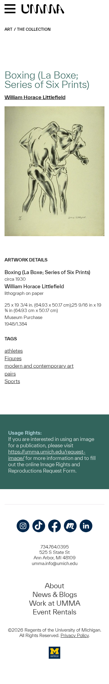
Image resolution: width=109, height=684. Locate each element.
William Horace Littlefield (35, 97)
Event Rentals (54, 612)
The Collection (34, 29)
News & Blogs (54, 594)
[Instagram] (23, 526)
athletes (14, 351)
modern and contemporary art (39, 366)
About (54, 586)
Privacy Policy (75, 635)
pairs (10, 373)
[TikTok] (38, 526)
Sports (12, 381)
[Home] (42, 9)
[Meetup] (70, 526)
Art (8, 29)
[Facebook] (54, 526)
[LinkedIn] (86, 526)
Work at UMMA (54, 603)
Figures (13, 358)
